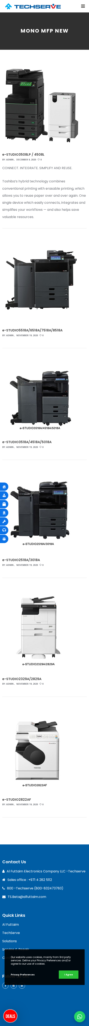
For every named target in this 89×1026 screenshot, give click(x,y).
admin (9, 159)
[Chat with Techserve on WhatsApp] (79, 1016)
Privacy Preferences (23, 974)
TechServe (11, 932)
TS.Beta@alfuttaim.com (27, 896)
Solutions (9, 941)
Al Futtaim (10, 924)
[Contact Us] (10, 1015)
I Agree (68, 974)
